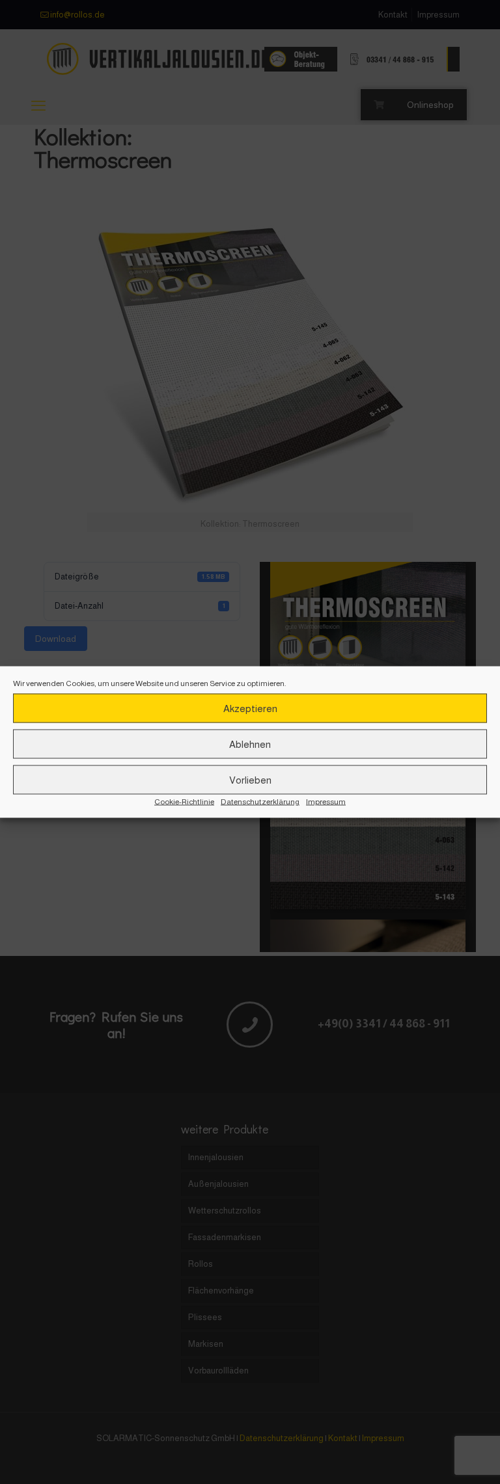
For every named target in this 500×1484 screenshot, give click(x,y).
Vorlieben (250, 779)
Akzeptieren (250, 707)
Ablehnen (250, 743)
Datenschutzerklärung (260, 801)
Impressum (326, 801)
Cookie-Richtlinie (184, 801)
